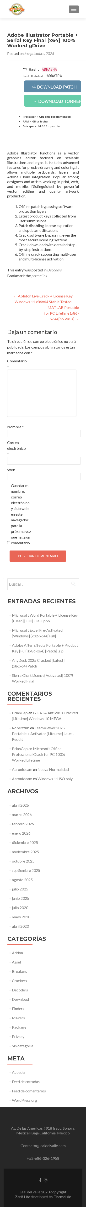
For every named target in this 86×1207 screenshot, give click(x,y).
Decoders (54, 270)
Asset (16, 962)
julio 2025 (20, 889)
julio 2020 (20, 907)
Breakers (19, 971)
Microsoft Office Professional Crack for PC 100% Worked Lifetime (38, 754)
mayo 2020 (21, 917)
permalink (39, 275)
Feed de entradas (26, 1081)
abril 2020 (20, 926)
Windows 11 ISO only (55, 778)
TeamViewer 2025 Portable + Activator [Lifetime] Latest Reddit (43, 733)
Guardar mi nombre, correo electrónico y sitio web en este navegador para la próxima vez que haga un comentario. (21, 514)
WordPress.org (24, 1100)
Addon (17, 952)
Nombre (15, 426)
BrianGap (20, 712)
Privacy (18, 1036)
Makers (18, 1018)
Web (11, 469)
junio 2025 (20, 898)
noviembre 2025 (25, 851)
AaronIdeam (22, 769)
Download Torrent (59, 101)
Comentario (17, 364)
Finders (18, 1008)
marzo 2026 (22, 814)
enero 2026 (21, 833)
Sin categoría (22, 1045)
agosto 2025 (22, 879)
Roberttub (20, 727)
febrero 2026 (23, 823)
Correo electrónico (16, 448)
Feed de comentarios (29, 1091)
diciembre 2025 (25, 842)
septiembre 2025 (26, 870)
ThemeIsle (62, 1196)
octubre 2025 (23, 861)
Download (20, 999)
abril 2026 (20, 805)
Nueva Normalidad (53, 769)
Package (19, 1027)
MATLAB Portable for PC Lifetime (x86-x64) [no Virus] (61, 313)
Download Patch (57, 87)
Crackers (19, 980)
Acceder (19, 1072)
